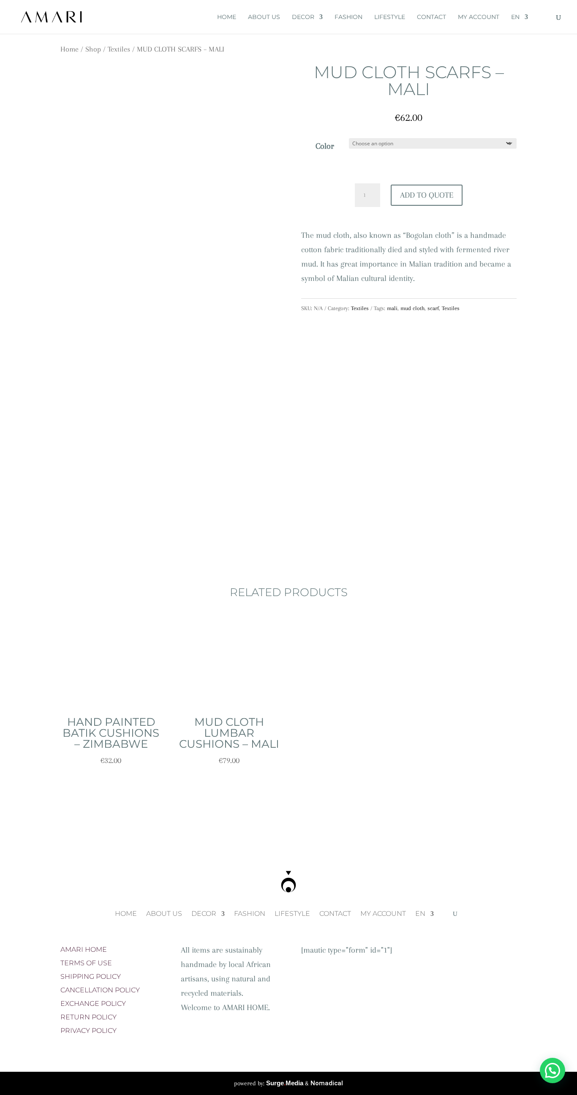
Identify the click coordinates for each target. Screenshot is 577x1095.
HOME (226, 17)
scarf (433, 308)
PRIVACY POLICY (88, 1031)
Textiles (119, 49)
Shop (93, 49)
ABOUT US (264, 17)
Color (325, 146)
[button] (552, 1070)
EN (515, 17)
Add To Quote (426, 195)
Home (69, 49)
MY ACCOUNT (478, 17)
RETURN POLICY (88, 1017)
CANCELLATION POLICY (100, 990)
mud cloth (412, 308)
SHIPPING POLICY (90, 976)
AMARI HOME (83, 949)
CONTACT (431, 17)
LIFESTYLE (389, 17)
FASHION (348, 17)
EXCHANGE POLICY (93, 1004)
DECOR (303, 17)
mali (392, 308)
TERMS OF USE (86, 963)
